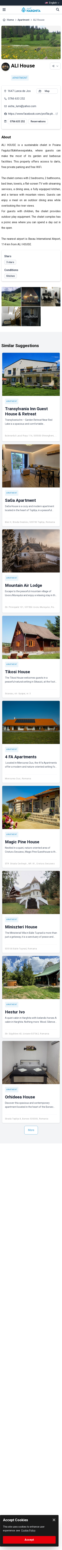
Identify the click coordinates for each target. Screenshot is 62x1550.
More (31, 1130)
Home (10, 19)
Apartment (23, 19)
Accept (29, 1539)
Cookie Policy (28, 1530)
